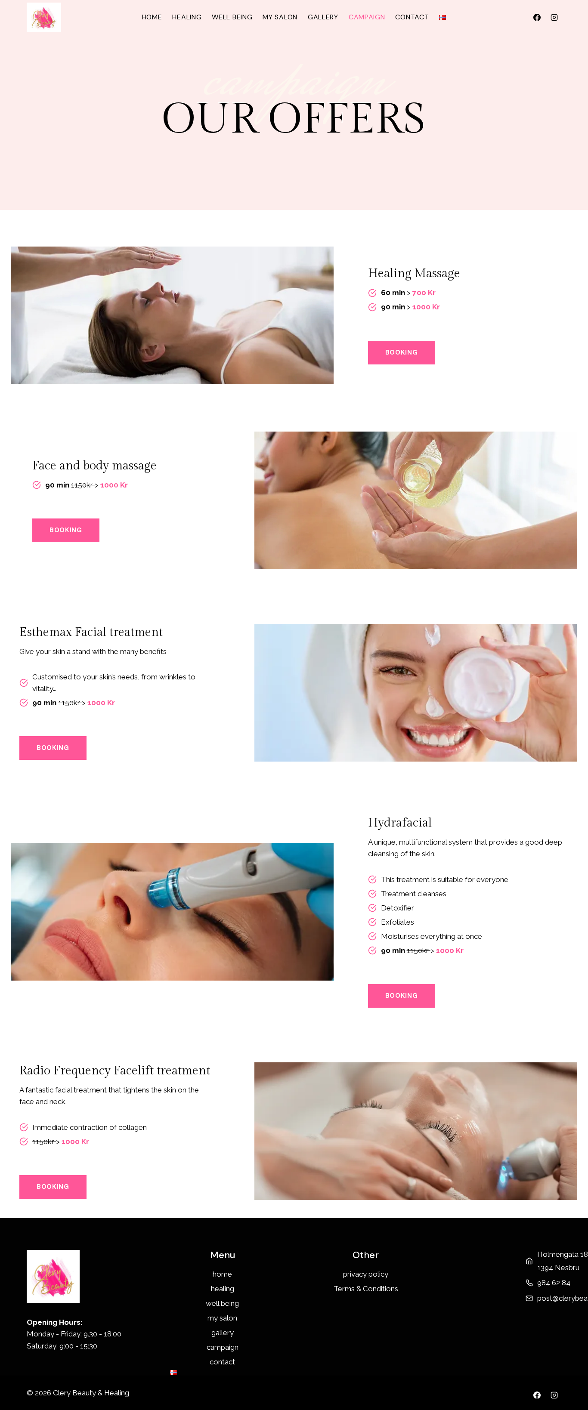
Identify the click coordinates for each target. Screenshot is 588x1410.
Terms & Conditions (366, 1288)
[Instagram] (554, 17)
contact (412, 17)
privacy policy (365, 1274)
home (152, 17)
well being (232, 17)
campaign (367, 17)
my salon (280, 17)
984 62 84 (553, 1282)
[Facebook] (537, 17)
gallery (323, 17)
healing (186, 17)
